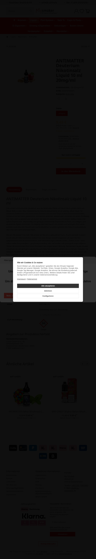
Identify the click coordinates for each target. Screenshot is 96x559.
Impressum (21, 279)
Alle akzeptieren (48, 286)
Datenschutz (32, 279)
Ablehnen (48, 291)
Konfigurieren (48, 296)
